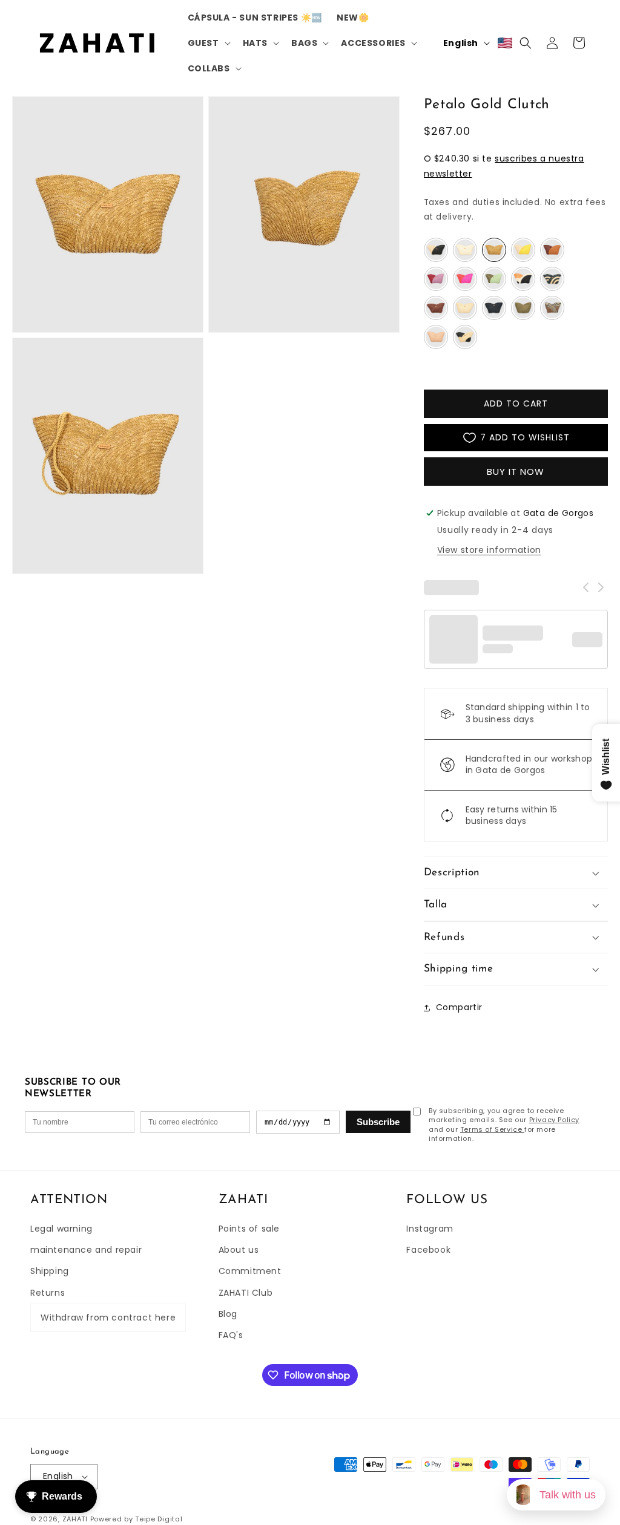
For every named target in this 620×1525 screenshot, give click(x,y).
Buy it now (515, 471)
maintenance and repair (86, 1250)
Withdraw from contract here (108, 1317)
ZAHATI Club (246, 1293)
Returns (47, 1293)
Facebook (428, 1250)
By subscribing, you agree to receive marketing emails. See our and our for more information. (504, 1124)
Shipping (49, 1271)
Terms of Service (492, 1129)
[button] (208, 43)
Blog (228, 1314)
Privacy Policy (554, 1120)
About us (239, 1250)
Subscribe (378, 1122)
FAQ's (231, 1335)
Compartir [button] (459, 1007)
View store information (489, 550)
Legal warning (61, 1229)
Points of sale (249, 1229)
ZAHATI (75, 1519)
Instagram (429, 1229)
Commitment (250, 1271)
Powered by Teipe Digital (136, 1519)
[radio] (436, 250)
